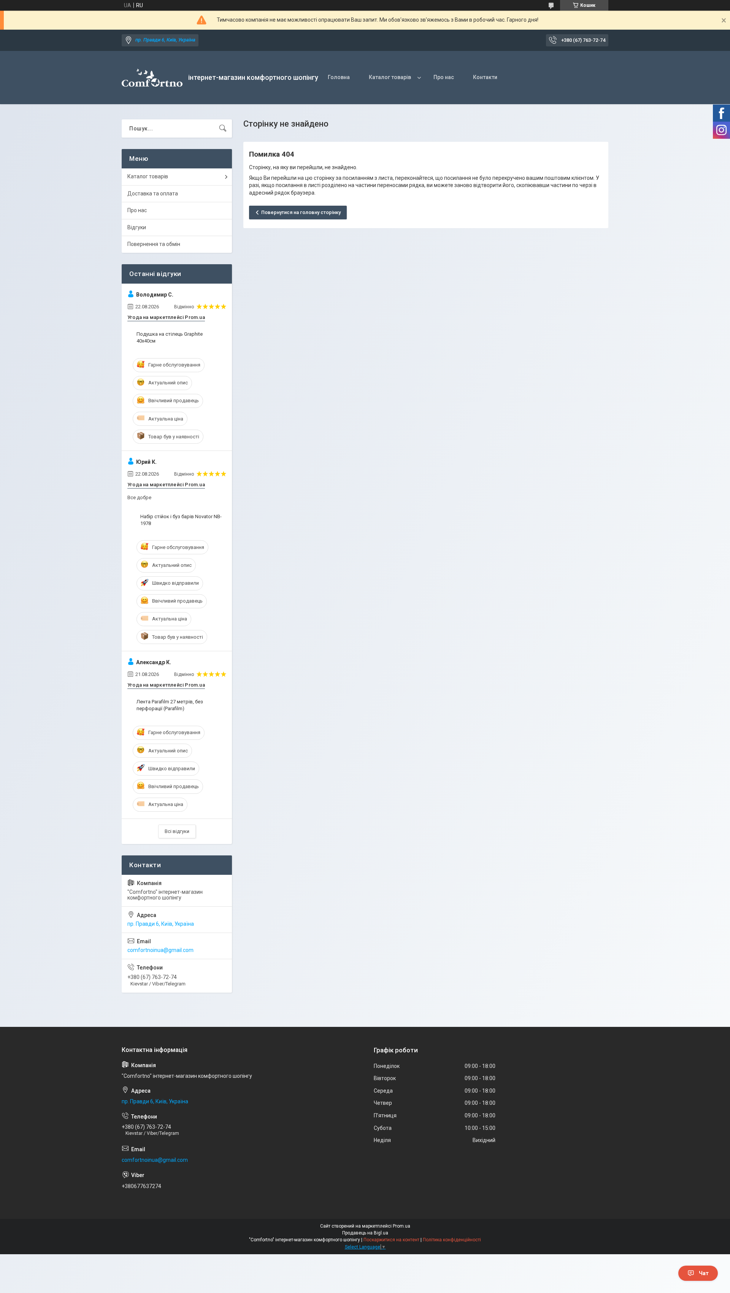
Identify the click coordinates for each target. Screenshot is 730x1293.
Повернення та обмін (153, 244)
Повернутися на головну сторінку (301, 212)
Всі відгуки (177, 831)
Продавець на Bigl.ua (365, 1233)
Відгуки (136, 227)
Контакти (485, 77)
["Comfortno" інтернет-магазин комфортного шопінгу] (152, 78)
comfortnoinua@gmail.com (160, 950)
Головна (339, 77)
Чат (704, 1273)
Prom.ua (401, 1226)
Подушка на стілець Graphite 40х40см (169, 337)
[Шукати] (223, 128)
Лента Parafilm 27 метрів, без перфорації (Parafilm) (169, 705)
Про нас (443, 77)
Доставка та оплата (152, 193)
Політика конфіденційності (452, 1239)
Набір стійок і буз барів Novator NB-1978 (181, 520)
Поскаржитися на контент (391, 1239)
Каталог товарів (390, 77)
